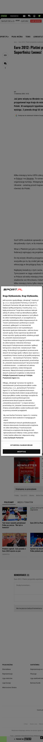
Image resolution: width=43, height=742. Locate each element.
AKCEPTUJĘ (21, 451)
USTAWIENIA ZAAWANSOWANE (21, 445)
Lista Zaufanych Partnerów (13, 438)
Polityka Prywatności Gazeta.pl (14, 375)
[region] (21, 371)
